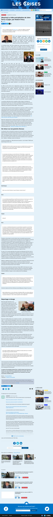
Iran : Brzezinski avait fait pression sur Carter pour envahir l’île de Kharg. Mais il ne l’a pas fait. (48, 75)
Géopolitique (6, 12)
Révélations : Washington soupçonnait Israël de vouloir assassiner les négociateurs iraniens (47, 400)
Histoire (46, 72)
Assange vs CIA (47, 84)
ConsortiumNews (8, 375)
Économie (46, 390)
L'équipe (10, 515)
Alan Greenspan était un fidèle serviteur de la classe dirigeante (48, 67)
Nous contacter (5, 515)
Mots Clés (18, 10)
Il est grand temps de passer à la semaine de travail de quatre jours (47, 392)
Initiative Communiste (10, 377)
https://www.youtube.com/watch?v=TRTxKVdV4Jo (14, 399)
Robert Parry (15, 29)
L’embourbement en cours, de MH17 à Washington (23, 493)
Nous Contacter (26, 10)
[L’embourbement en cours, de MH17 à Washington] (7, 495)
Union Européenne (47, 91)
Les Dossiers (5, 10)
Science (46, 57)
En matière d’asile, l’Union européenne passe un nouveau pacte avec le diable (47, 407)
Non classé (46, 397)
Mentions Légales (24, 515)
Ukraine (4, 21)
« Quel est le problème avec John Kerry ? (18, 126)
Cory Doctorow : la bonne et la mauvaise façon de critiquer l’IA (47, 60)
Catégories (12, 10)
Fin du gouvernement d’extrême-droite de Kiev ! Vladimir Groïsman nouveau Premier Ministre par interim (24, 483)
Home (2, 12)
